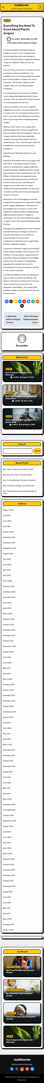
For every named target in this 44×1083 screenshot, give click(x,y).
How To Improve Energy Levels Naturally (18, 373)
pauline (17, 39)
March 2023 (7, 679)
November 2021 (9, 755)
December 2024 (9, 592)
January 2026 (8, 532)
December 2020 (9, 805)
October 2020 (8, 815)
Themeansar (22, 1080)
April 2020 (7, 848)
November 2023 (9, 635)
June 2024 (7, 603)
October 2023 (8, 641)
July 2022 (7, 723)
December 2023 (9, 630)
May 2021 (6, 788)
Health (6, 20)
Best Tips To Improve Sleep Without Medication (21, 397)
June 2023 (7, 663)
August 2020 (8, 826)
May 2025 (7, 570)
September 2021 (9, 766)
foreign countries (17, 43)
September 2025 (9, 548)
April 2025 (7, 575)
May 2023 (7, 668)
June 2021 (7, 783)
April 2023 (7, 674)
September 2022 (9, 712)
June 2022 (7, 728)
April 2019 (7, 914)
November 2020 (9, 810)
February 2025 (8, 586)
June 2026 (7, 521)
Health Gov (11, 1013)
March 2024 (7, 614)
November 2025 (9, 543)
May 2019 (6, 908)
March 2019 (7, 919)
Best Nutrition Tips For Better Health (17, 475)
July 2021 (7, 777)
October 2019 (8, 881)
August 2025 (8, 554)
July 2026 (7, 515)
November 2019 (9, 875)
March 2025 (7, 581)
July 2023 (7, 657)
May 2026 (7, 526)
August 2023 (8, 652)
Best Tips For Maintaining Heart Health (18, 469)
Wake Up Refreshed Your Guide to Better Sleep (20, 421)
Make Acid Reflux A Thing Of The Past (13, 319)
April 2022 (7, 739)
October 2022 (8, 706)
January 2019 (8, 930)
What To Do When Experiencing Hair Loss (30, 319)
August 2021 (8, 772)
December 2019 (9, 870)
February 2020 (9, 859)
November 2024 (9, 597)
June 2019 (7, 903)
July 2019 (7, 897)
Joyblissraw (21, 5)
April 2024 (7, 608)
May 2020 (7, 843)
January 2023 (8, 690)
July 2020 (7, 832)
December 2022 (9, 695)
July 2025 (7, 559)
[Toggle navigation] (3, 7)
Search (22, 444)
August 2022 (8, 717)
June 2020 (7, 837)
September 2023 (9, 646)
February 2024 (9, 619)
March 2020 (7, 854)
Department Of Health (15, 990)
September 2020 (9, 821)
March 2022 (7, 745)
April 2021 (7, 794)
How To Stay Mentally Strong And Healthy (19, 480)
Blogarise (33, 1077)
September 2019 (9, 886)
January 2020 (8, 864)
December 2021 (9, 750)
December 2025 (9, 537)
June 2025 (7, 565)
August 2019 (8, 892)
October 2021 (8, 761)
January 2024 (8, 625)
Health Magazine (13, 967)
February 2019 (8, 924)
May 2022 (7, 734)
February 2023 (8, 685)
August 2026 (8, 510)
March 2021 (7, 799)
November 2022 (9, 701)
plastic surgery (31, 43)
